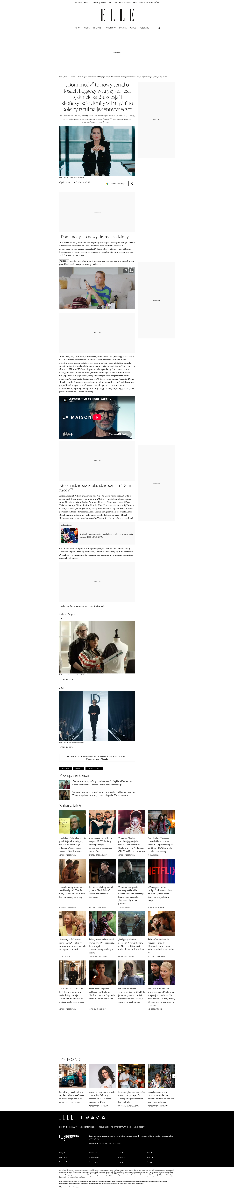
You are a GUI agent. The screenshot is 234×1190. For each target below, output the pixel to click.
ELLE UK (99, 605)
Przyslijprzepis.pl (123, 1162)
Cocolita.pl (63, 1162)
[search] (159, 28)
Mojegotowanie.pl (94, 1157)
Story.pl (150, 1162)
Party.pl (62, 1153)
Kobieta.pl (121, 1157)
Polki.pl (120, 1153)
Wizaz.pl (150, 1157)
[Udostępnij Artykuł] (131, 183)
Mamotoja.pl (93, 1153)
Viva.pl (149, 1153)
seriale (78, 768)
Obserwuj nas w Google (117, 183)
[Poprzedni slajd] (60, 1076)
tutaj (77, 1187)
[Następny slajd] (174, 1076)
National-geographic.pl (96, 1162)
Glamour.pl (63, 1157)
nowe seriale (94, 768)
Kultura (65, 768)
